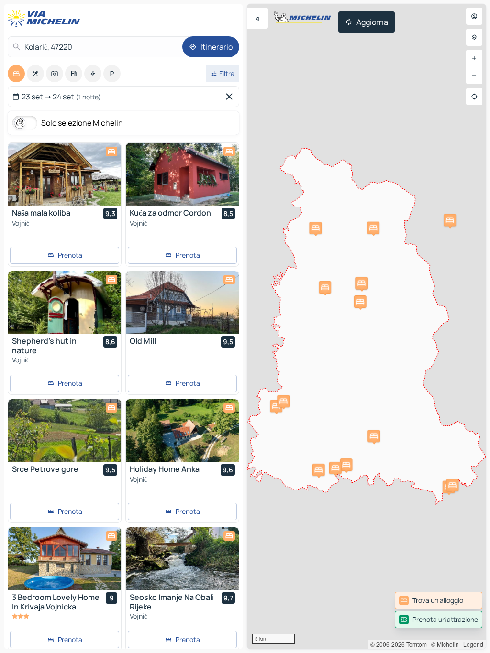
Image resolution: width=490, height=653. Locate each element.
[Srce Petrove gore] (64, 430)
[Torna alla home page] (46, 18)
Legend (473, 644)
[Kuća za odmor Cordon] (182, 174)
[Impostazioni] (474, 37)
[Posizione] (474, 96)
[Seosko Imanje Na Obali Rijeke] (182, 558)
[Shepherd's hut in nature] (64, 302)
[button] (346, 464)
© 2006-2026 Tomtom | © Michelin (414, 644)
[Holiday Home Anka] (182, 430)
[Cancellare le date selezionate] (231, 96)
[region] (366, 326)
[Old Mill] (182, 302)
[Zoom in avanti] (474, 58)
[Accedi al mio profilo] (474, 16)
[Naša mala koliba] (64, 174)
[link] (438, 600)
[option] (16, 73)
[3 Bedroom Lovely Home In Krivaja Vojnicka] (64, 558)
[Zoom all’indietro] (474, 75)
